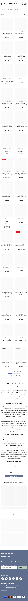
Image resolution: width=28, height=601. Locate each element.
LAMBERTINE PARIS (7, 78)
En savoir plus (14, 476)
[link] (7, 505)
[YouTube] (17, 578)
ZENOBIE (7, 55)
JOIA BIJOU (21, 31)
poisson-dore (9, 227)
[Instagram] (6, 578)
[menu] (1, 4)
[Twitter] (20, 578)
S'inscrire (22, 567)
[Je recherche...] (4, 4)
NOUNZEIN (7, 31)
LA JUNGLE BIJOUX (7, 101)
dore (5, 227)
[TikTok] (13, 578)
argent (7, 227)
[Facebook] (2, 578)
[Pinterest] (10, 578)
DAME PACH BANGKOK (21, 291)
